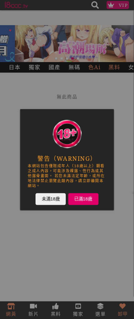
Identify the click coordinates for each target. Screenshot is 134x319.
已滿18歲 (83, 198)
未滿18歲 (51, 198)
